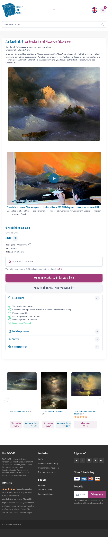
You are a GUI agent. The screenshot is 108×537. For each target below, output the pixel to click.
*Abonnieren (97, 494)
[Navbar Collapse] (54, 10)
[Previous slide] (7, 401)
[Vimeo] (95, 460)
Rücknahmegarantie (47, 472)
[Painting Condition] (29, 245)
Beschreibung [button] (18, 298)
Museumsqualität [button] (19, 347)
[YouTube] (101, 460)
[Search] (102, 24)
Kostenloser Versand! (21, 323)
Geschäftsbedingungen (48, 468)
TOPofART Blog (45, 490)
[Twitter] (76, 460)
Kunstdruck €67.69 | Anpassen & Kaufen (54, 288)
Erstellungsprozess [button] (20, 331)
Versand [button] (15, 339)
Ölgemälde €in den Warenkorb (54, 277)
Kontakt (41, 485)
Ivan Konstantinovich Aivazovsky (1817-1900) (47, 41)
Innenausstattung (46, 494)
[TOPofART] (12, 10)
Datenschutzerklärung (48, 463)
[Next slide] (100, 401)
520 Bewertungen (12, 496)
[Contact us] (61, 269)
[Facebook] (82, 460)
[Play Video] (54, 178)
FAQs (40, 459)
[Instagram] (89, 460)
